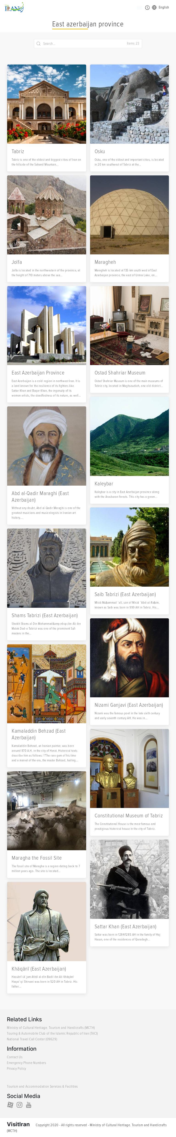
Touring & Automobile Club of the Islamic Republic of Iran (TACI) (52, 1033)
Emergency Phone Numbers (26, 1063)
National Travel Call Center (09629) (32, 1039)
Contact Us (14, 1057)
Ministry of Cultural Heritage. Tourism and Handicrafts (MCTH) (51, 1027)
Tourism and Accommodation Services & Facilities (42, 1086)
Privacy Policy (16, 1068)
